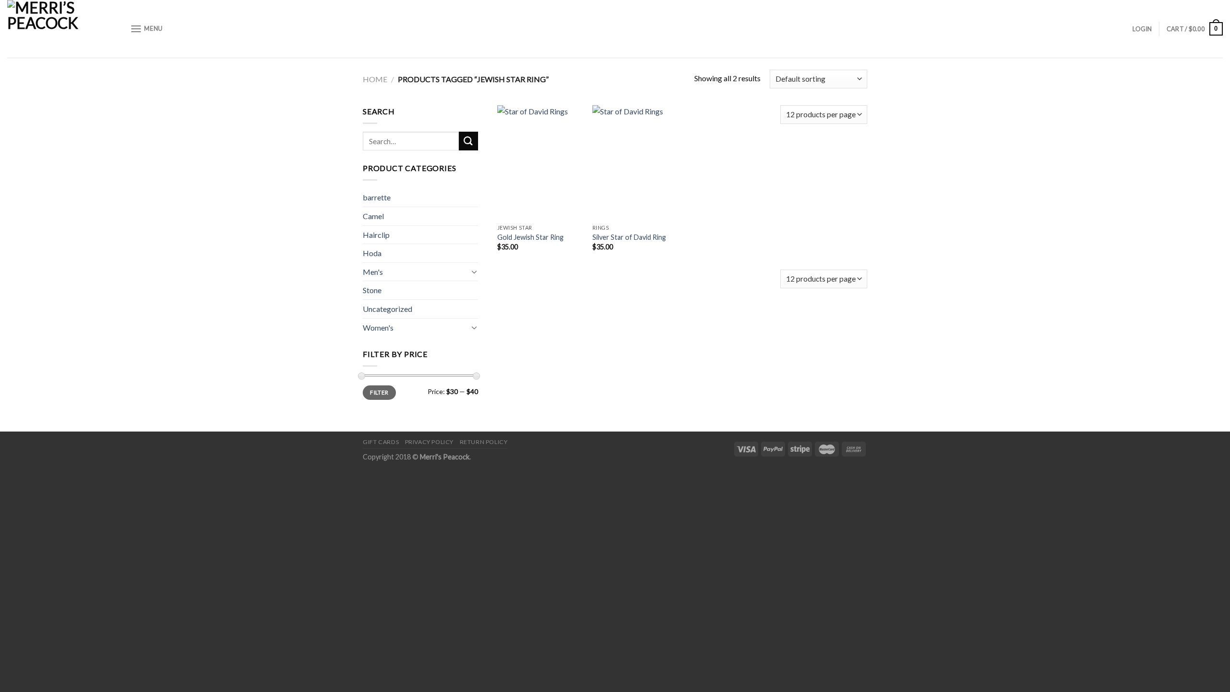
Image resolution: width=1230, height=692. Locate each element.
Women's (378, 327)
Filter (379, 392)
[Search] (468, 141)
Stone (372, 290)
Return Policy (484, 441)
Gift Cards (381, 441)
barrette (377, 197)
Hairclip (376, 234)
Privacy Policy (429, 441)
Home (375, 79)
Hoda (372, 253)
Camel (373, 216)
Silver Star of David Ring (629, 237)
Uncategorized (387, 308)
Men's (373, 271)
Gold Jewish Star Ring (530, 237)
